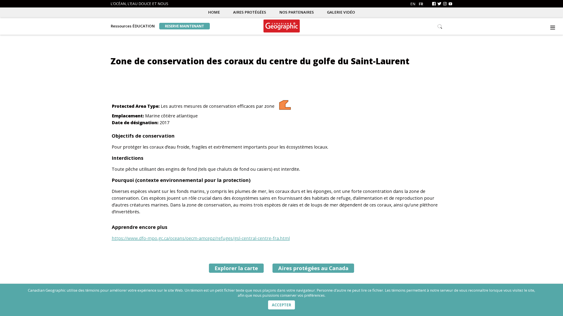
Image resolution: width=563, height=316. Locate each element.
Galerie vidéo (341, 12)
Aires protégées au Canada (313, 268)
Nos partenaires (296, 12)
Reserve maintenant (184, 26)
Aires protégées (249, 12)
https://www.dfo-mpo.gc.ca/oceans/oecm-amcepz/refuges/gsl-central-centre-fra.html (201, 238)
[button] (552, 28)
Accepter (281, 304)
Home (214, 12)
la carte (236, 268)
